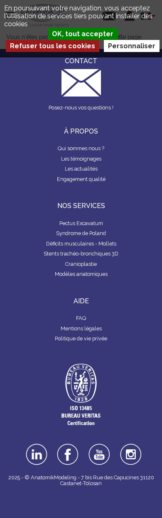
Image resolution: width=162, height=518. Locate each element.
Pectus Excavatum (81, 223)
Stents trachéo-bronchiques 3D (81, 253)
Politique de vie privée (81, 338)
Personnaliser (131, 46)
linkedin (36, 446)
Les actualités (81, 169)
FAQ (81, 318)
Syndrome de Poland (81, 233)
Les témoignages (81, 159)
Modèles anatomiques (81, 274)
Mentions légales (81, 328)
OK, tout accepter (82, 34)
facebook (68, 446)
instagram (131, 449)
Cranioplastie (81, 264)
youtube (99, 446)
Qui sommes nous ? (81, 148)
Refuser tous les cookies (52, 46)
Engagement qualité (81, 179)
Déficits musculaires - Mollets (81, 243)
